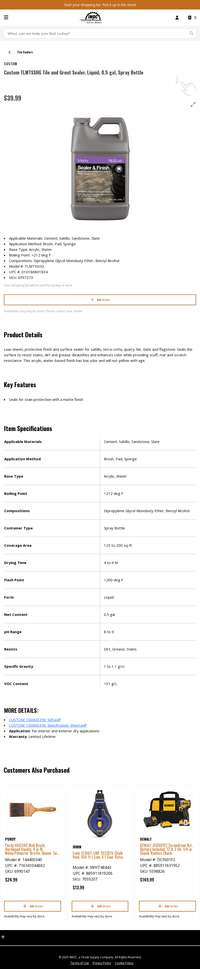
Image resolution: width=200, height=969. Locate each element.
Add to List (103, 300)
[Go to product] (32, 809)
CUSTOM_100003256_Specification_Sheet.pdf (47, 725)
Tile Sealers (25, 52)
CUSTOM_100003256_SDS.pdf (34, 719)
